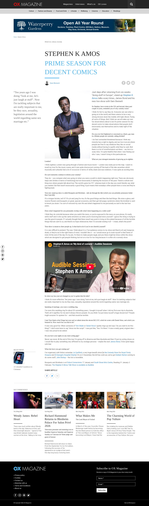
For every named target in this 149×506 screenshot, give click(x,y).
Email (100, 484)
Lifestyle (74, 11)
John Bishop (61, 357)
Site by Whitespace (129, 503)
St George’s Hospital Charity (65, 355)
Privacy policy (20, 475)
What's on (91, 4)
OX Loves (102, 4)
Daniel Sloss (91, 326)
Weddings (116, 11)
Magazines (68, 4)
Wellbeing (84, 11)
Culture (31, 11)
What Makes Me (85, 415)
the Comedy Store (111, 353)
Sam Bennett (55, 83)
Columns (95, 11)
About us (18, 488)
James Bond (115, 342)
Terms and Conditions (22, 486)
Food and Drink (61, 11)
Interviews (80, 4)
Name (101, 478)
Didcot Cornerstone (74, 362)
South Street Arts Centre (103, 362)
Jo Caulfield (77, 353)
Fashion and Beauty (45, 11)
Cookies (18, 478)
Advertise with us (21, 483)
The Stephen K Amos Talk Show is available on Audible (73, 365)
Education (105, 11)
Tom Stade (79, 326)
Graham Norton (121, 355)
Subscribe (102, 490)
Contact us (19, 480)
